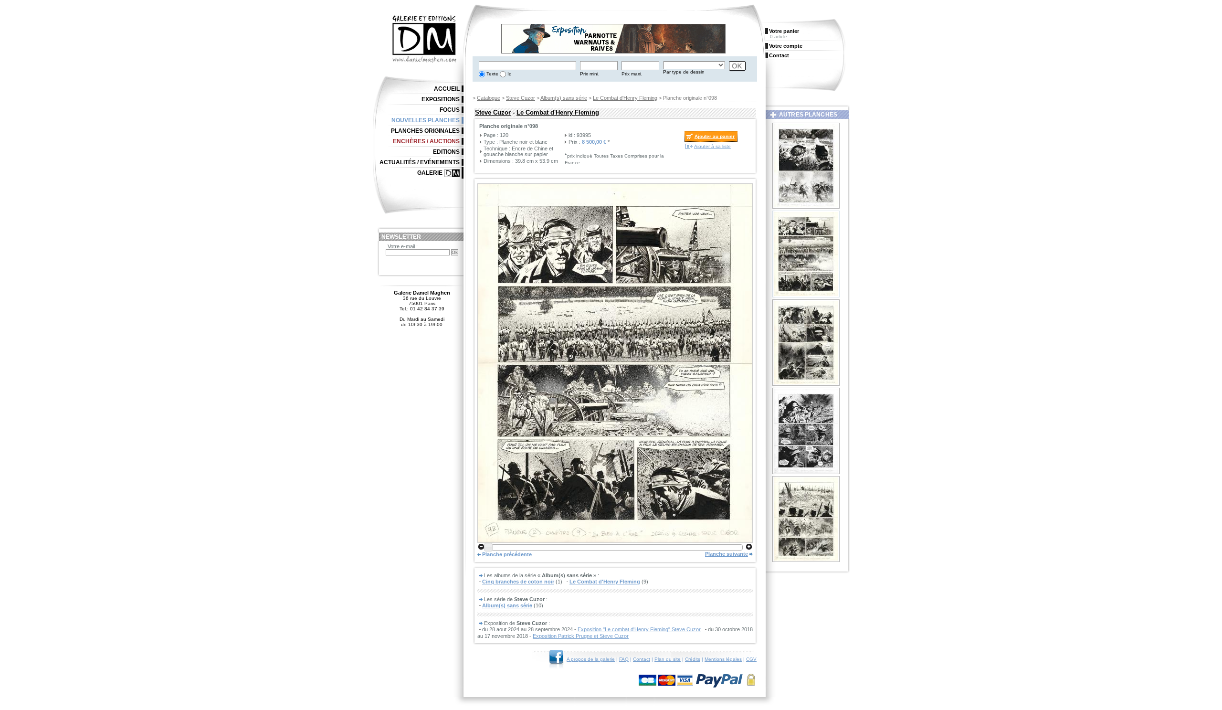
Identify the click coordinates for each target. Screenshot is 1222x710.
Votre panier (784, 31)
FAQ (624, 659)
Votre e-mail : (403, 246)
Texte (491, 73)
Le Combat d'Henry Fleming (625, 98)
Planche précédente (507, 554)
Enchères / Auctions (426, 141)
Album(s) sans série (563, 98)
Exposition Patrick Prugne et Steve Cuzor (581, 636)
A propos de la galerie (591, 659)
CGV (751, 659)
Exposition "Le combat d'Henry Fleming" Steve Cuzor (639, 629)
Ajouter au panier (715, 136)
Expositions (440, 99)
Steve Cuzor (520, 98)
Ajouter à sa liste (712, 146)
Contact (641, 659)
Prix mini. (590, 73)
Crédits (692, 659)
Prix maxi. (632, 73)
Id (509, 73)
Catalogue (488, 98)
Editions (446, 151)
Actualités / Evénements (419, 162)
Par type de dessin (684, 71)
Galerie (429, 173)
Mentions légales (723, 659)
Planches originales (425, 130)
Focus (450, 109)
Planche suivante (726, 554)
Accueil (447, 88)
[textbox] (527, 65)
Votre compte (785, 46)
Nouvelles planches (425, 120)
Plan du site (667, 659)
